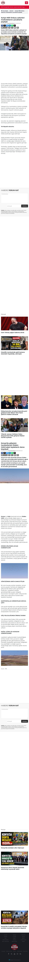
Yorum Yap (5, 27)
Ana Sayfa (5, 10)
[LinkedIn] (10, 25)
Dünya (14, 939)
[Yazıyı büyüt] (9, 28)
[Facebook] (2, 25)
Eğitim (23, 938)
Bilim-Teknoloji (5, 941)
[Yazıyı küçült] (12, 28)
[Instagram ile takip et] (17, 954)
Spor (6, 938)
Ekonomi (23, 934)
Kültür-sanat (23, 939)
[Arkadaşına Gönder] (15, 28)
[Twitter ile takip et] (11, 954)
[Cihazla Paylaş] (15, 25)
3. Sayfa (14, 936)
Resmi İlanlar (5, 939)
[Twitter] (5, 25)
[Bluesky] (7, 25)
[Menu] (26, 3)
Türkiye (5, 936)
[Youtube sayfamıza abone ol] (14, 954)
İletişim (14, 951)
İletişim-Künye (9, 951)
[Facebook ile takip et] (8, 954)
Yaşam (23, 941)
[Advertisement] (14, 66)
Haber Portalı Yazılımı (16, 960)
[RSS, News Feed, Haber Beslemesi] (20, 954)
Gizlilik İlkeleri (19, 951)
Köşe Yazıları (14, 941)
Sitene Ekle (25, 951)
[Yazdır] (18, 28)
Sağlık (14, 938)
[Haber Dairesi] (3, 2)
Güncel (11, 10)
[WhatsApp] (12, 25)
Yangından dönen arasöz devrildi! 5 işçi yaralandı (14, 7)
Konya (23, 936)
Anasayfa (3, 951)
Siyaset (14, 934)
